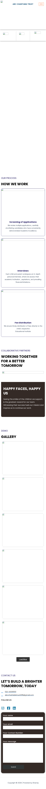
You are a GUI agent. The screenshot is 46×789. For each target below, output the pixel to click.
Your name (8, 715)
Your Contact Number (13, 733)
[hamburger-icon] (41, 4)
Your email (8, 724)
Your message (9, 741)
